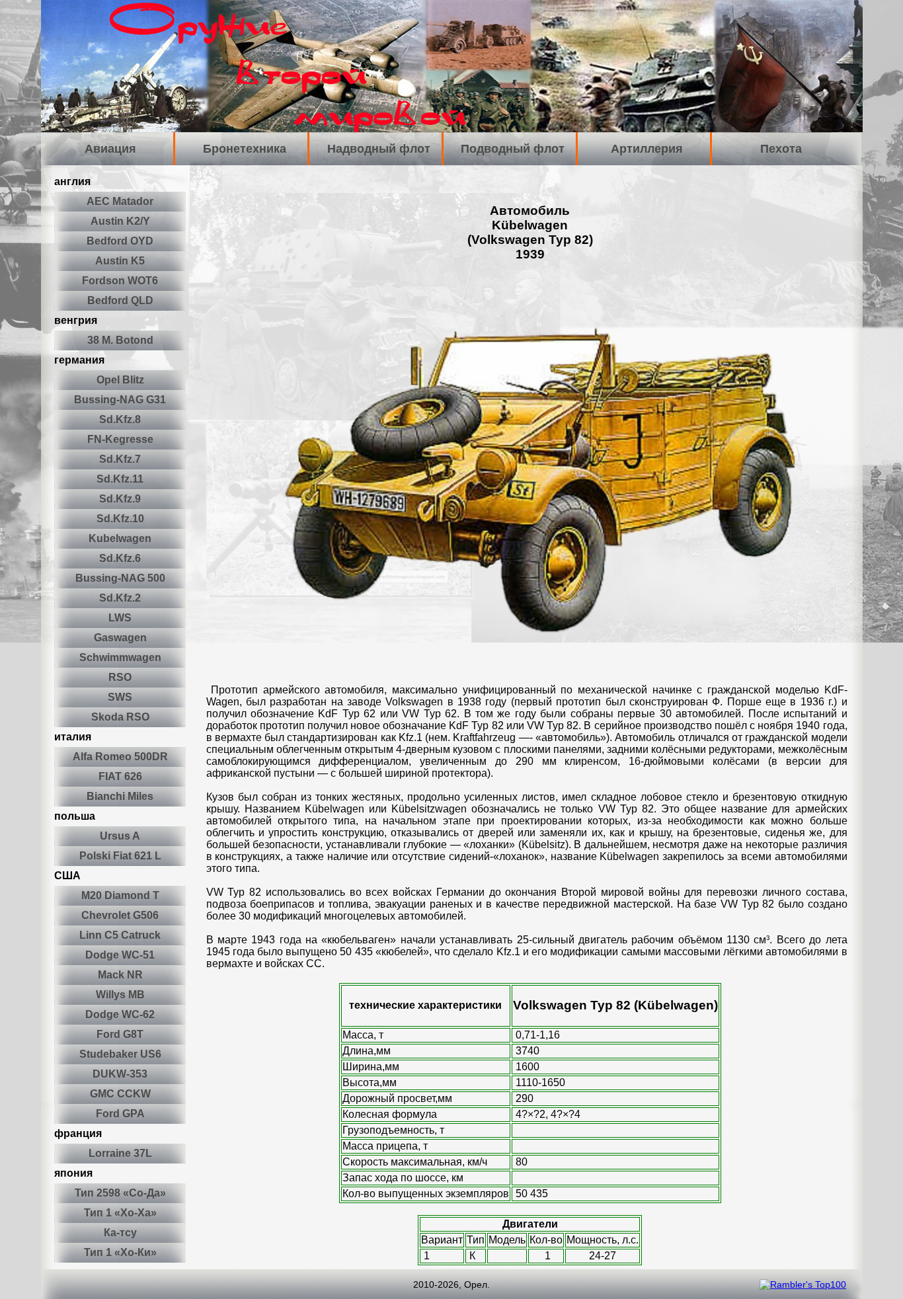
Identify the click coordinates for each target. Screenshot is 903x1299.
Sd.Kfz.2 (120, 598)
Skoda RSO (120, 717)
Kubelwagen (120, 538)
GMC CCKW (120, 1093)
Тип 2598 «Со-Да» (120, 1193)
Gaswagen (120, 637)
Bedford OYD (120, 241)
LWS (120, 617)
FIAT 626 (120, 776)
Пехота (781, 148)
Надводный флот (378, 148)
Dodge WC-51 (120, 955)
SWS (120, 697)
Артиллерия (647, 148)
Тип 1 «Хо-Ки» (120, 1252)
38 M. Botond (120, 340)
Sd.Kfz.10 (120, 518)
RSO (120, 677)
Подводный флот (513, 148)
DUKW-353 (120, 1074)
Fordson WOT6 (120, 280)
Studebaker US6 (120, 1054)
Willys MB (120, 994)
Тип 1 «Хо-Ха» (120, 1212)
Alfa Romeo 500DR (120, 756)
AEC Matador (120, 201)
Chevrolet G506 (120, 915)
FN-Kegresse (120, 439)
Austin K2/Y (120, 221)
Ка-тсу (120, 1232)
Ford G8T (120, 1034)
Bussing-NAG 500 (120, 578)
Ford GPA (120, 1113)
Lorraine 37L (120, 1153)
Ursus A (120, 836)
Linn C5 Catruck (120, 935)
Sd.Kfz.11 (120, 479)
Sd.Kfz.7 (120, 459)
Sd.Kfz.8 (120, 419)
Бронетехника (244, 148)
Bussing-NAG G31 (120, 399)
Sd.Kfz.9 (120, 498)
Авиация (110, 148)
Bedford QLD (120, 300)
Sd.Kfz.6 (120, 558)
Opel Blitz (120, 379)
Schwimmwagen (120, 657)
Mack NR (120, 974)
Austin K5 (120, 260)
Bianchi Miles (120, 796)
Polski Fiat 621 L (120, 855)
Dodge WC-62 (120, 1014)
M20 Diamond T (120, 895)
